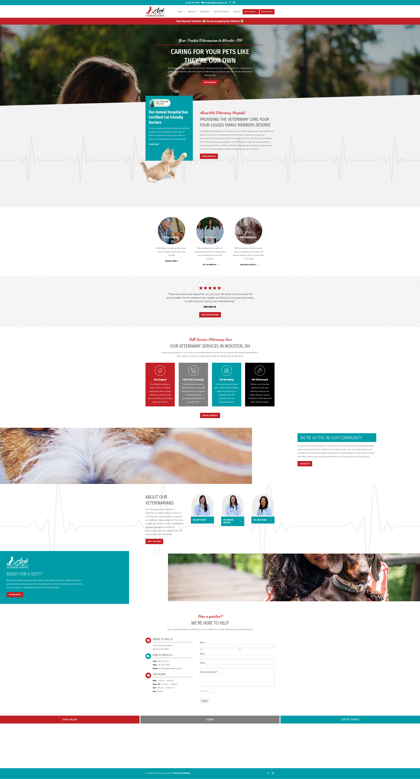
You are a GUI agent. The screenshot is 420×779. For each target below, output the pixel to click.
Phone (202, 663)
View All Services (210, 415)
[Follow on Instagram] (273, 773)
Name (202, 642)
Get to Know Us (209, 265)
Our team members (153, 527)
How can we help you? (209, 672)
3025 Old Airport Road (162, 645)
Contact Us (305, 464)
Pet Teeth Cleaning (193, 379)
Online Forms (171, 261)
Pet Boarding (227, 379)
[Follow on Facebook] (268, 773)
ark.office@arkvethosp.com (170, 668)
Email (202, 654)
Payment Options (221, 12)
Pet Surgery (160, 379)
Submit (205, 701)
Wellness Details (248, 265)
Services (191, 12)
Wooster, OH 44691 (161, 649)
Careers (236, 12)
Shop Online (249, 12)
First (201, 649)
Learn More (154, 144)
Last (239, 649)
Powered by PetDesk (181, 773)
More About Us (208, 156)
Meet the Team (154, 541)
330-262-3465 (193, 2)
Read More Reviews (210, 315)
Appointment (267, 12)
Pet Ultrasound (260, 379)
